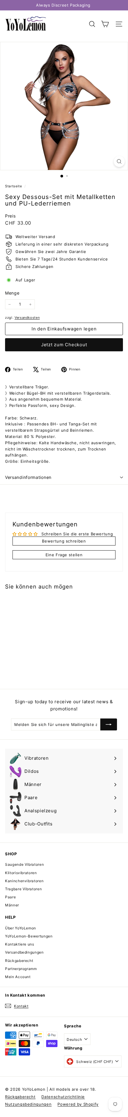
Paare (10, 897)
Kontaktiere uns (19, 944)
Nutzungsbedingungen (28, 1104)
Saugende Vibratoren (24, 864)
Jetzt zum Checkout (64, 344)
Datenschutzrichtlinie (63, 1096)
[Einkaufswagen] (105, 24)
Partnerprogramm (21, 968)
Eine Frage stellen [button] (64, 554)
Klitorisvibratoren (21, 873)
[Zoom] (119, 161)
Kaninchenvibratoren (24, 881)
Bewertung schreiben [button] (64, 541)
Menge (12, 292)
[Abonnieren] (108, 724)
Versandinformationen (28, 477)
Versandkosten (27, 317)
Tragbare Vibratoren (23, 889)
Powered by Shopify (78, 1104)
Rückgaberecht (19, 960)
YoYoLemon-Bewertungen (29, 936)
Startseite (14, 186)
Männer (12, 905)
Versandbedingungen (24, 952)
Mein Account (18, 976)
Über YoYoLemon (20, 928)
